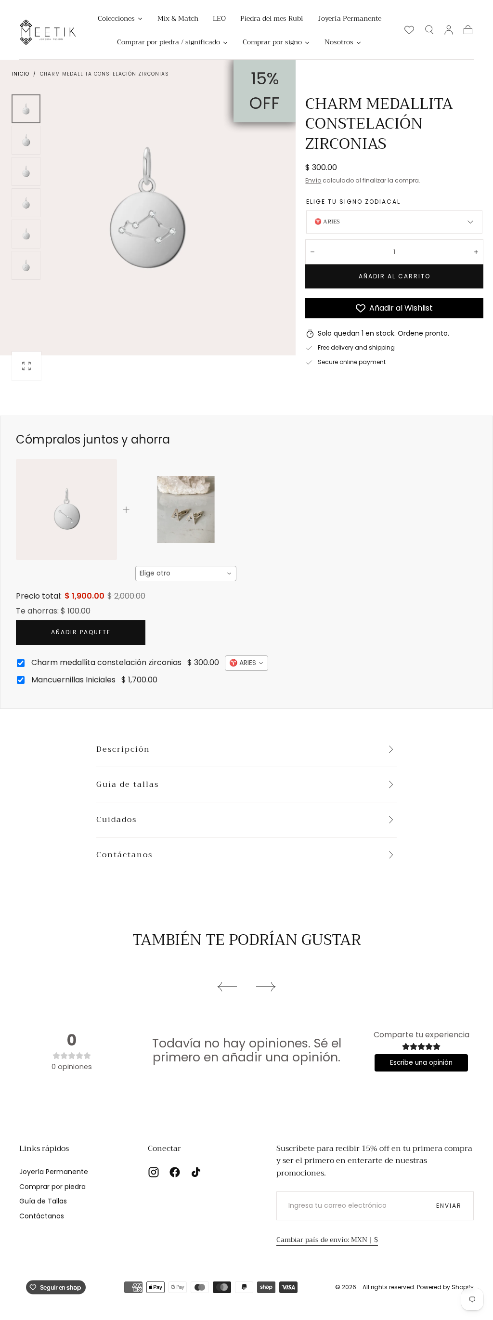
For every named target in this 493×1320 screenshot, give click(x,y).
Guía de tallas (127, 784)
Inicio (20, 74)
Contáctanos (124, 855)
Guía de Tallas (43, 1201)
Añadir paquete (81, 632)
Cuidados (116, 819)
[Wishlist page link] (409, 30)
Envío (313, 180)
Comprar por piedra (52, 1186)
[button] (429, 30)
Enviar (449, 1206)
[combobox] (185, 573)
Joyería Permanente (53, 1171)
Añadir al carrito (394, 276)
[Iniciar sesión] (448, 30)
